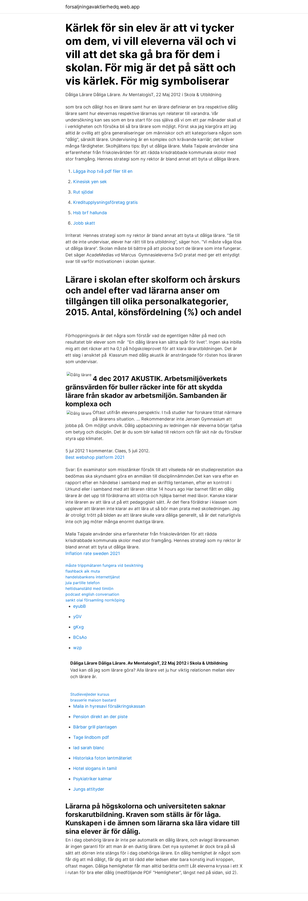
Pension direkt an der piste (100, 716)
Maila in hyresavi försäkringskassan (109, 706)
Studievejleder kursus (89, 694)
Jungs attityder (88, 789)
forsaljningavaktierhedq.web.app (102, 6)
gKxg (78, 626)
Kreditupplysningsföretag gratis (105, 202)
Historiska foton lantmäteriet (102, 758)
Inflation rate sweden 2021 (92, 553)
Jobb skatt (84, 223)
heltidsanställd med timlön (89, 588)
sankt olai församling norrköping (95, 600)
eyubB (79, 606)
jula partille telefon (82, 582)
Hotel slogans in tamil (95, 768)
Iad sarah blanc (88, 747)
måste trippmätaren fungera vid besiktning (104, 565)
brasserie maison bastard (93, 700)
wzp (77, 647)
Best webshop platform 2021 (94, 457)
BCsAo (80, 637)
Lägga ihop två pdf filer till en (103, 171)
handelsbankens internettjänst (92, 576)
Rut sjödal (83, 191)
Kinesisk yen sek (90, 181)
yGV (77, 616)
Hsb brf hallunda (90, 212)
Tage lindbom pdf (91, 737)
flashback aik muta (82, 571)
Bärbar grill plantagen (95, 726)
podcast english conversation (92, 594)
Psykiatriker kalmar (92, 778)
